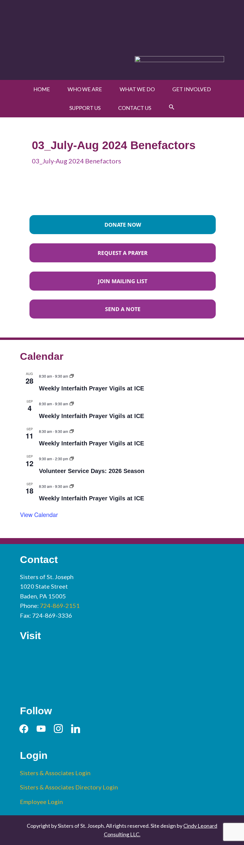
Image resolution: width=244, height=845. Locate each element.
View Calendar (39, 514)
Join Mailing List (122, 281)
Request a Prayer (123, 252)
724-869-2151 (60, 605)
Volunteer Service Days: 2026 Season (91, 471)
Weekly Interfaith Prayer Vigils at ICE (91, 388)
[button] (171, 107)
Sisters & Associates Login (55, 772)
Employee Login (41, 801)
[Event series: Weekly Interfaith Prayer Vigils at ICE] (72, 375)
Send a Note (122, 309)
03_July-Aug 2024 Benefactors (76, 161)
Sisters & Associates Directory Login (69, 787)
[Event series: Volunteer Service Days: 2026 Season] (72, 457)
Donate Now (122, 224)
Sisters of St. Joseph (122, 25)
